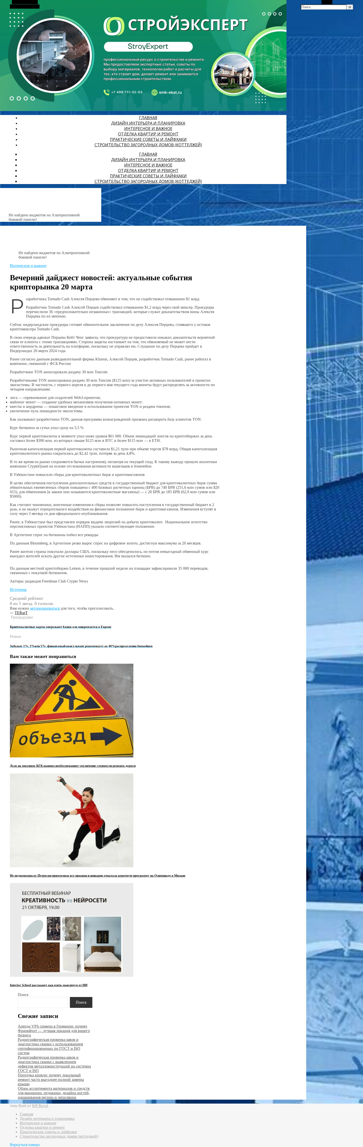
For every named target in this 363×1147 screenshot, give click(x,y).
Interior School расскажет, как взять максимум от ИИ (48, 985)
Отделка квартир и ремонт (148, 134)
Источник (18, 589)
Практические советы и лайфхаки (148, 139)
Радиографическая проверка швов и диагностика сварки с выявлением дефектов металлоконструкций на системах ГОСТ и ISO (54, 1064)
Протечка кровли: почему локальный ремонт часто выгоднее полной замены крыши (51, 1079)
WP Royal (40, 1106)
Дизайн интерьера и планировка (148, 123)
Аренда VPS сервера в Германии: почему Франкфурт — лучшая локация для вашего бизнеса (54, 1030)
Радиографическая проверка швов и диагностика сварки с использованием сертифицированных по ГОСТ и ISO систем (50, 1046)
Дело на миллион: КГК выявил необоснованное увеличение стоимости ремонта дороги (73, 766)
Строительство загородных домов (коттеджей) (148, 145)
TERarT (21, 613)
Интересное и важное (148, 128)
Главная (148, 117)
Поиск (23, 995)
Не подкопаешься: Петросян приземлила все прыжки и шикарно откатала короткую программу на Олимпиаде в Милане (97, 875)
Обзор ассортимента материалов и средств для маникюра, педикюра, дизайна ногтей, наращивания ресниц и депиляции (54, 1092)
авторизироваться (45, 608)
